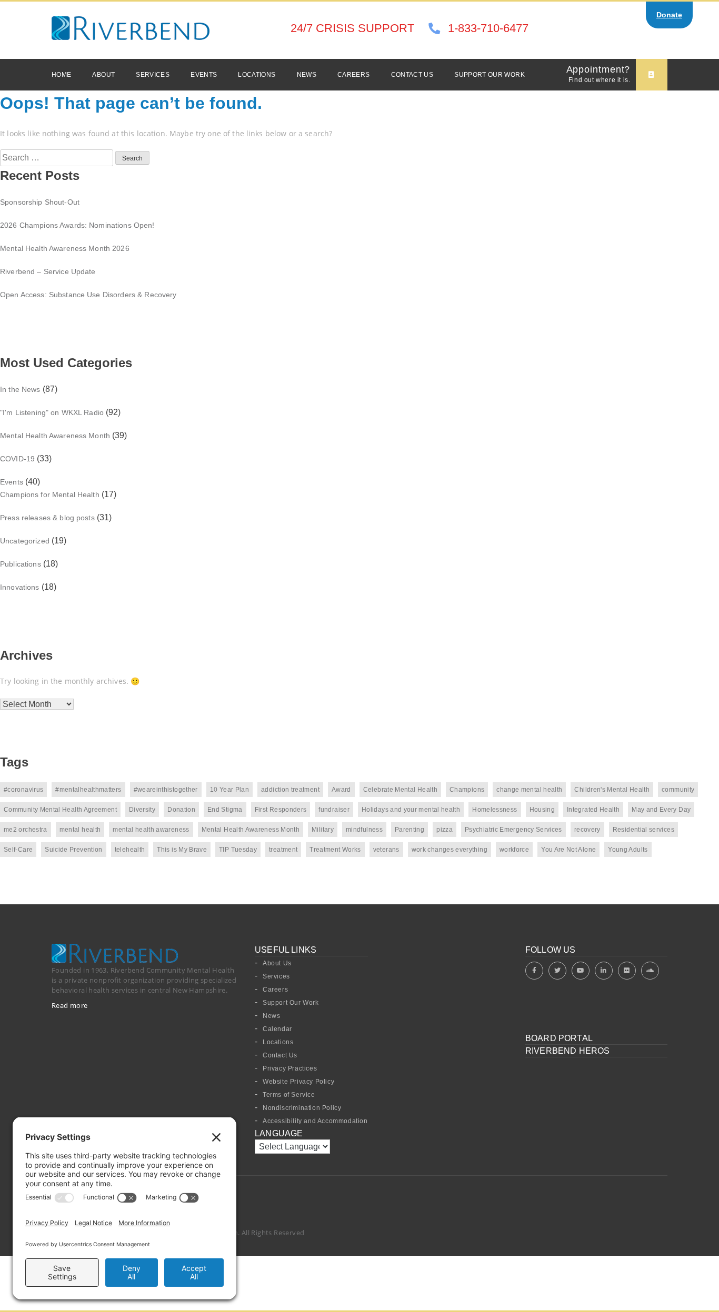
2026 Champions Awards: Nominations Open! (77, 225)
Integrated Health (593, 809)
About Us (277, 963)
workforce (514, 849)
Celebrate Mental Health (400, 789)
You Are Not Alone (568, 849)
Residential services (643, 829)
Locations (256, 74)
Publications (20, 564)
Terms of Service (289, 1094)
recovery (587, 829)
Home (61, 74)
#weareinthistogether (166, 789)
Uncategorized (24, 541)
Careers (353, 74)
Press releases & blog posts (47, 517)
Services (152, 74)
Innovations (19, 587)
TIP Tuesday (238, 849)
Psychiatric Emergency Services (513, 829)
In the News (20, 389)
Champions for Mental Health (49, 494)
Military (323, 829)
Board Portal (559, 1038)
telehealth (130, 849)
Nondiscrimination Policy (302, 1108)
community (678, 789)
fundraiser (333, 809)
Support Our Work (489, 74)
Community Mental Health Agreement (60, 809)
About (103, 74)
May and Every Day (661, 809)
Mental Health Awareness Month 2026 (64, 248)
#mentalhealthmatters (88, 789)
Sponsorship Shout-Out (39, 202)
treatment (283, 849)
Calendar (277, 1029)
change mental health (529, 789)
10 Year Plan (229, 789)
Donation (181, 809)
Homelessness (494, 809)
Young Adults (627, 849)
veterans (386, 849)
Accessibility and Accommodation (315, 1121)
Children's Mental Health (612, 789)
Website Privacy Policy (298, 1081)
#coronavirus (23, 789)
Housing (542, 809)
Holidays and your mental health (411, 809)
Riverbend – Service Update (48, 271)
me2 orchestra (25, 829)
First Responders (281, 809)
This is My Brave (182, 849)
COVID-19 (17, 459)
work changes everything (449, 849)
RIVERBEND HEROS (567, 1050)
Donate (669, 15)
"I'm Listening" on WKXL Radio (52, 412)
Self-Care (18, 849)
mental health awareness (151, 829)
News (306, 74)
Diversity (142, 809)
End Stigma (225, 809)
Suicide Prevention (73, 849)
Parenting (409, 829)
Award (341, 789)
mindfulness (364, 829)
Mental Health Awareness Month (55, 435)
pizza (444, 829)
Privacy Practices (290, 1068)
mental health (80, 829)
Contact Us (412, 74)
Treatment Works (335, 849)
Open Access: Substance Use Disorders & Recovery (88, 294)
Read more (70, 1005)
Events (204, 74)
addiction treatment (290, 789)
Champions (467, 789)
